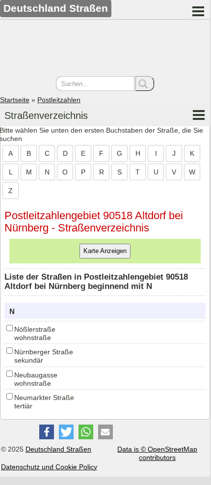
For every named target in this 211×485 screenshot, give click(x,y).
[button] (46, 432)
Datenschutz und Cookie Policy (49, 467)
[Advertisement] (105, 49)
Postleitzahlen (58, 100)
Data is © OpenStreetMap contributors (157, 453)
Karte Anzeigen (105, 251)
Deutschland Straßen (58, 449)
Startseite (14, 100)
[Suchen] (144, 83)
